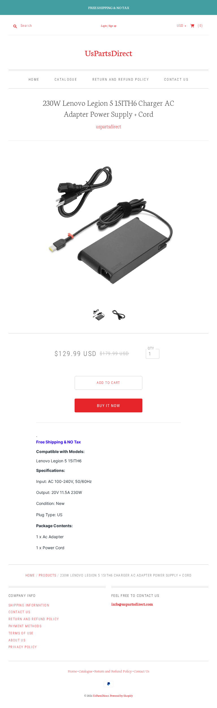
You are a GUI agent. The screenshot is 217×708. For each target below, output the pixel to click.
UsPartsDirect (108, 52)
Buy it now (108, 405)
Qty (151, 348)
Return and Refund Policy (120, 80)
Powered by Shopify (121, 696)
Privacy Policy (22, 647)
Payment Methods (25, 626)
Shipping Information (28, 605)
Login (104, 25)
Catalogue (66, 80)
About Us (16, 640)
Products (47, 575)
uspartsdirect (108, 126)
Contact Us (176, 80)
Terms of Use (21, 633)
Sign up (112, 25)
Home (34, 80)
